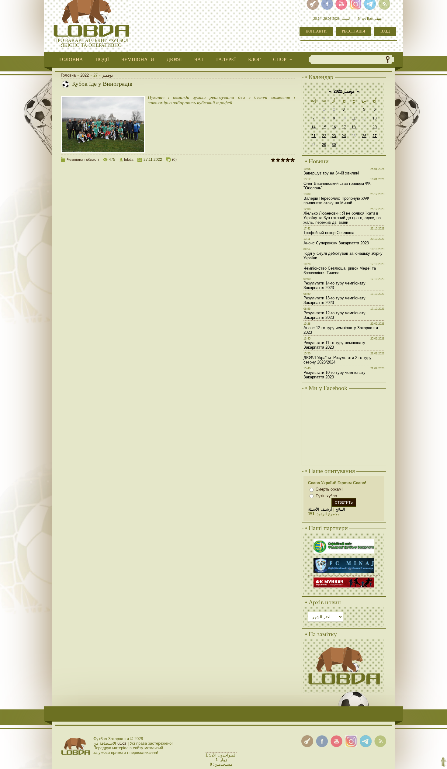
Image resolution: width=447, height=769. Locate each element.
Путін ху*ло (326, 496)
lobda (128, 159)
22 (324, 136)
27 (374, 136)
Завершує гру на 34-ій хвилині (331, 173)
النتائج (340, 509)
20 (374, 127)
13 (374, 118)
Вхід (385, 31)
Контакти (316, 31)
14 (313, 127)
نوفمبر (107, 75)
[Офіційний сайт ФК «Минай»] (344, 558)
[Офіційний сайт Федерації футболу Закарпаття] (344, 540)
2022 (84, 75)
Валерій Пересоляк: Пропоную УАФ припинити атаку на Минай (336, 200)
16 (334, 127)
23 (334, 136)
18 (354, 127)
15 (324, 127)
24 (344, 136)
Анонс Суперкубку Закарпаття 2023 (336, 243)
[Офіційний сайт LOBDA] (344, 646)
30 (334, 145)
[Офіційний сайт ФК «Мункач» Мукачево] (344, 578)
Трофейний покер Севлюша (328, 232)
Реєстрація (353, 31)
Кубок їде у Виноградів (102, 83)
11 (354, 118)
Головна (68, 75)
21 (313, 136)
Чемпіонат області (83, 159)
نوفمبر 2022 (344, 91)
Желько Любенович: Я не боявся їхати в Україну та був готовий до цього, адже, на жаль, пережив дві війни (342, 218)
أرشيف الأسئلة (320, 509)
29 (324, 145)
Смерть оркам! (329, 489)
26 (364, 136)
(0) (174, 159)
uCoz (121, 743)
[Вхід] (307, 741)
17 (344, 127)
